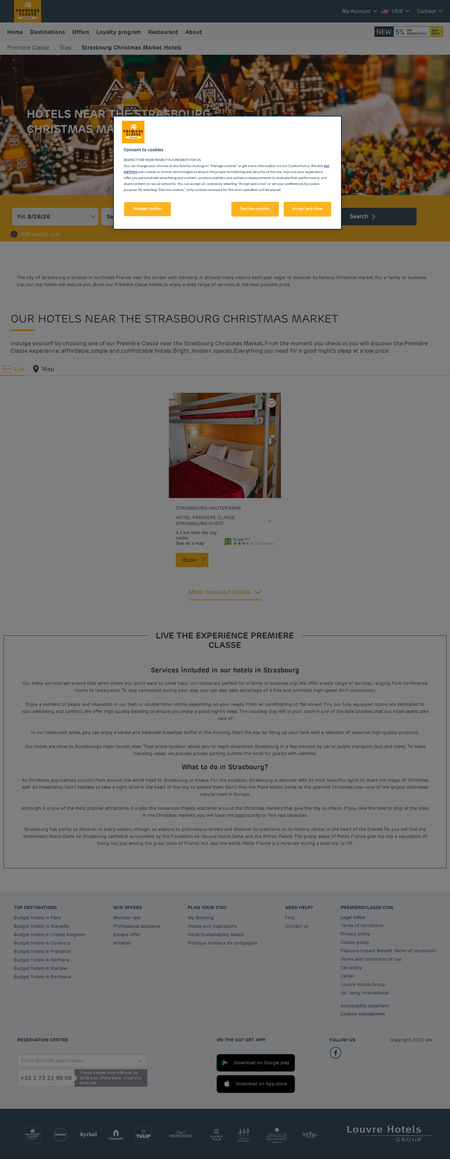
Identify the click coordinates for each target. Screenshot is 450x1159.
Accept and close (307, 209)
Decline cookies (254, 209)
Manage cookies (147, 209)
